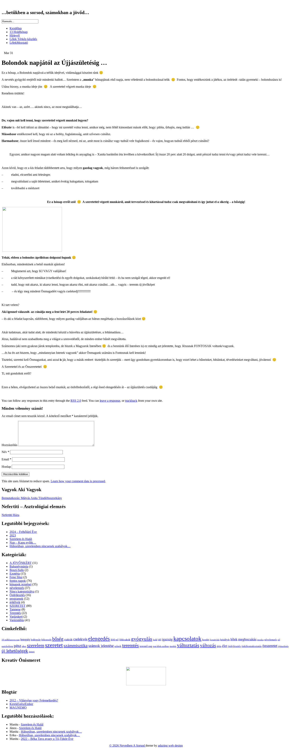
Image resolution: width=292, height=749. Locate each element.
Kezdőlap (16, 28)
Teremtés (15, 613)
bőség (57, 638)
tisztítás (173, 646)
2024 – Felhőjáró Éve (23, 532)
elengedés (99, 639)
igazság (167, 639)
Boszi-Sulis (17, 570)
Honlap (6, 466)
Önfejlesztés (17, 595)
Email (6, 459)
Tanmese (15, 609)
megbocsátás (247, 639)
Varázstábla (17, 620)
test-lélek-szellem (161, 646)
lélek (233, 639)
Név (5, 452)
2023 (13, 535)
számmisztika (76, 645)
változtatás (188, 645)
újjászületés (283, 646)
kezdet (205, 639)
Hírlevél (15, 35)
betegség (25, 639)
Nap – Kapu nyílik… (23, 542)
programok (16, 598)
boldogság (36, 639)
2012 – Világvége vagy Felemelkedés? (34, 700)
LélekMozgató (19, 42)
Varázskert (16, 616)
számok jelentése (101, 646)
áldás (219, 646)
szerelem (35, 645)
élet (224, 646)
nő (279, 640)
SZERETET (17, 605)
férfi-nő (115, 639)
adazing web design (170, 745)
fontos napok (18, 580)
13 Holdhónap (19, 32)
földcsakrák (124, 639)
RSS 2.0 (76, 400)
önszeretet (269, 646)
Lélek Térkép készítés (23, 39)
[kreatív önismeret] (146, 684)
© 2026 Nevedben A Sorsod (127, 745)
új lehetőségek (15, 650)
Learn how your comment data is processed (78, 481)
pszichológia (7, 646)
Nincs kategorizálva (22, 591)
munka (260, 639)
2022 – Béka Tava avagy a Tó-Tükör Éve (47, 738)
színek (117, 646)
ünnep (32, 651)
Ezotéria (15, 573)
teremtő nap (146, 646)
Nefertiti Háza (10, 515)
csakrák (68, 639)
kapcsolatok (187, 638)
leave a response (110, 400)
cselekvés (80, 639)
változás (208, 645)
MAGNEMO (18, 707)
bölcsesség (46, 639)
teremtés (130, 645)
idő (159, 639)
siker (24, 646)
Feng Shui (16, 577)
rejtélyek (15, 602)
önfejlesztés (234, 646)
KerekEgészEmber (21, 704)
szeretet (54, 645)
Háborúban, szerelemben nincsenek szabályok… (40, 546)
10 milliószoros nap (11, 639)
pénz (17, 646)
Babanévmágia (19, 566)
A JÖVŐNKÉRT (21, 563)
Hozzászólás (9, 445)
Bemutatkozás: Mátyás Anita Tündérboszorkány (32, 498)
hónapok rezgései (20, 584)
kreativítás (214, 639)
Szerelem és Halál (21, 539)
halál (155, 640)
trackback (131, 400)
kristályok (225, 639)
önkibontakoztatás (252, 646)
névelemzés (17, 588)
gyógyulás (141, 638)
